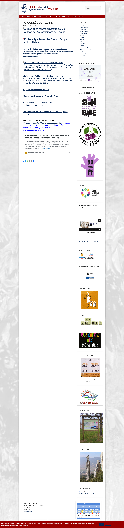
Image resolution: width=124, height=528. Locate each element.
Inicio (23, 16)
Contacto (80, 16)
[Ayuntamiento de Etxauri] (40, 8)
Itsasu (81, 41)
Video (68, 16)
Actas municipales (84, 47)
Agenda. (26, 25)
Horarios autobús (84, 31)
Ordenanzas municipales (86, 49)
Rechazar (108, 524)
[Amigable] (90, 188)
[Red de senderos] (91, 413)
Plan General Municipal (85, 51)
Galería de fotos (60, 16)
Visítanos (52, 16)
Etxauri (28, 16)
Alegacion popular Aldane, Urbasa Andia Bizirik (44, 123)
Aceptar (101, 524)
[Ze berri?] (91, 318)
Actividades (83, 43)
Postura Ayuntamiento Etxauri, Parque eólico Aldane (46, 41)
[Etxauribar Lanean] (89, 390)
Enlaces (74, 16)
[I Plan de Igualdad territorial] (90, 66)
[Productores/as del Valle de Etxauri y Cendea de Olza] (88, 291)
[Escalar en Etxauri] (91, 452)
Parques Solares (32, 25)
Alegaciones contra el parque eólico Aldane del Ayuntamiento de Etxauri (45, 30)
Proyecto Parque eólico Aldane (36, 90)
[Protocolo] (88, 96)
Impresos (82, 39)
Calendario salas (84, 27)
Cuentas (82, 45)
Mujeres (82, 35)
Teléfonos (45, 16)
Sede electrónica (36, 16)
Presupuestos (83, 29)
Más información (116, 524)
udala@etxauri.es (28, 511)
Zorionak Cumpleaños (85, 55)
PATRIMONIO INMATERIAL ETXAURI (89, 241)
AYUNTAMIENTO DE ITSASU (86, 493)
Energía (82, 37)
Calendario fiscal (84, 53)
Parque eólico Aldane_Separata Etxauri (42, 96)
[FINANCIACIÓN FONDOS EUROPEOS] (90, 270)
